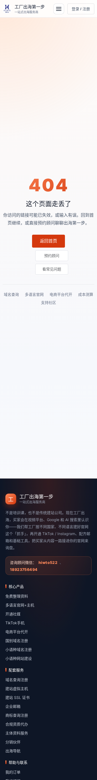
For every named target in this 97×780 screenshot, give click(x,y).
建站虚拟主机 (16, 688)
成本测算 (85, 294)
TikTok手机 (15, 622)
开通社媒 (12, 614)
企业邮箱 (12, 706)
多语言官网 (34, 294)
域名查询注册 (16, 679)
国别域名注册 (16, 640)
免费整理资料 (16, 596)
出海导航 (12, 750)
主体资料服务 (16, 733)
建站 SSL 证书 (17, 697)
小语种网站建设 (18, 658)
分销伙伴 (12, 742)
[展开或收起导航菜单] (58, 9)
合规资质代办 (16, 724)
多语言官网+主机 (19, 605)
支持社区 (48, 302)
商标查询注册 (16, 715)
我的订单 (12, 772)
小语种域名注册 (18, 649)
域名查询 (11, 294)
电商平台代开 (61, 294)
